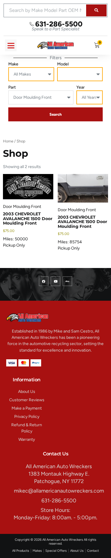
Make (13, 64)
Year (80, 87)
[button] (11, 45)
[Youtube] (55, 281)
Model (63, 64)
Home (8, 141)
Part (12, 87)
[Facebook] (44, 281)
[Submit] (96, 10)
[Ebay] (67, 281)
